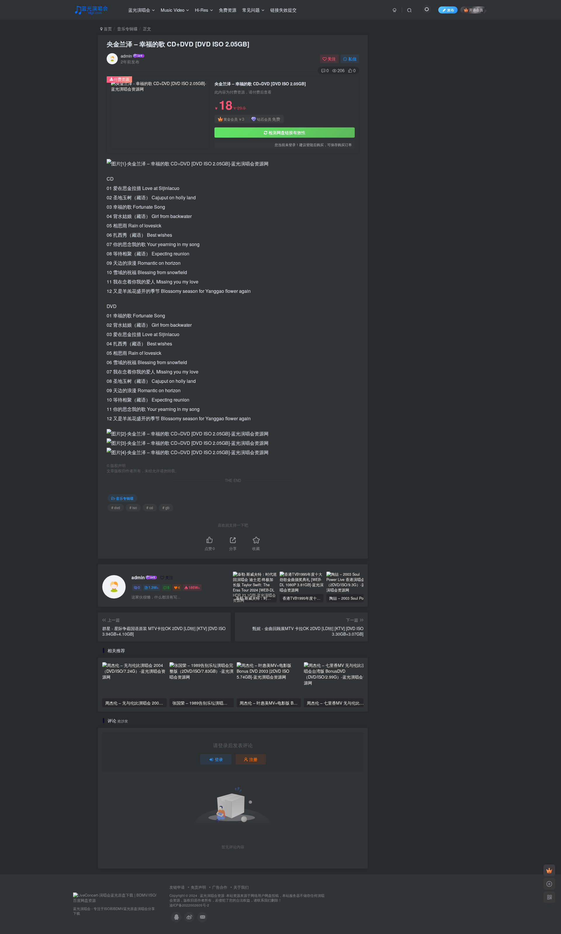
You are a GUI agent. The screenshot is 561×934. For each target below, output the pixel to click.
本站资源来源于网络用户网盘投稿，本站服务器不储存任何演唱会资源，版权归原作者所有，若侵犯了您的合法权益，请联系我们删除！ (246, 898)
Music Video (172, 10)
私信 (352, 59)
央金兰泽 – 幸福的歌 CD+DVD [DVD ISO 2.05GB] (178, 44)
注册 (253, 759)
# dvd (115, 507)
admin (126, 56)
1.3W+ (153, 587)
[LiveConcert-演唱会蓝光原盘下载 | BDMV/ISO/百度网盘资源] (115, 897)
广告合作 (219, 887)
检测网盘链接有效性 (287, 132)
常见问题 (251, 10)
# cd (149, 507)
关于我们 (241, 887)
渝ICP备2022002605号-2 (189, 905)
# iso (133, 507)
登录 (219, 759)
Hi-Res (201, 10)
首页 (107, 29)
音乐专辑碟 (127, 29)
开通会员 (476, 9)
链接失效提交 (283, 10)
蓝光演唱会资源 (212, 895)
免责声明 (198, 887)
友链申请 (177, 887)
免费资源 (227, 10)
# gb (165, 507)
